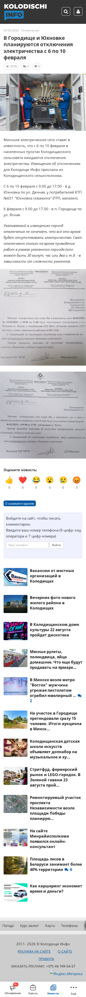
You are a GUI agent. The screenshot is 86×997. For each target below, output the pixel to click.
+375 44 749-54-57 (60, 966)
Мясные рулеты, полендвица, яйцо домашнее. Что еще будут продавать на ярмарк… (56, 659)
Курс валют (29, 925)
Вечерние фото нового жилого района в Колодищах (52, 603)
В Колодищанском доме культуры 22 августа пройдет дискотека (54, 630)
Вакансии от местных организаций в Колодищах (52, 576)
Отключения (30, 30)
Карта (50, 925)
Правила (46, 958)
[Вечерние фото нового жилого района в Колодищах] (15, 604)
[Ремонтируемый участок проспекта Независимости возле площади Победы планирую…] (15, 804)
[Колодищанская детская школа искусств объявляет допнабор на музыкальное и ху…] (15, 748)
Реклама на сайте (34, 951)
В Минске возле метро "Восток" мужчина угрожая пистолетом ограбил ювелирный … (53, 690)
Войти (56, 545)
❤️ (22, 482)
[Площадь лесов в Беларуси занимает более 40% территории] (15, 865)
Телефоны (69, 925)
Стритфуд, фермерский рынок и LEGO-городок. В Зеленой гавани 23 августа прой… (55, 777)
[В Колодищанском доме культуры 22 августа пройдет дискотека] (15, 631)
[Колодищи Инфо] (25, 12)
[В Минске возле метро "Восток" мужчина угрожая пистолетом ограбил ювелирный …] (15, 686)
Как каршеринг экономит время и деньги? (56, 888)
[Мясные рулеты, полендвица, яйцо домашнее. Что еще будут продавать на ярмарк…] (15, 658)
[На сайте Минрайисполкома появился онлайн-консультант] (15, 837)
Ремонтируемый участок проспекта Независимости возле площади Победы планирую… (55, 808)
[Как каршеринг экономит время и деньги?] (15, 892)
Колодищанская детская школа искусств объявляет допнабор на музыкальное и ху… (55, 749)
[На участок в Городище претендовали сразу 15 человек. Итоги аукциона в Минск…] (15, 720)
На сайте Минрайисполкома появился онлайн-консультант (49, 838)
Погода (8, 925)
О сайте (65, 951)
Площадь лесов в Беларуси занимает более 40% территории (56, 864)
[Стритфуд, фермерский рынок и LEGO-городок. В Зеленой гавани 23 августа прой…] (15, 776)
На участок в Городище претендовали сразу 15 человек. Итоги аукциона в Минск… (56, 721)
